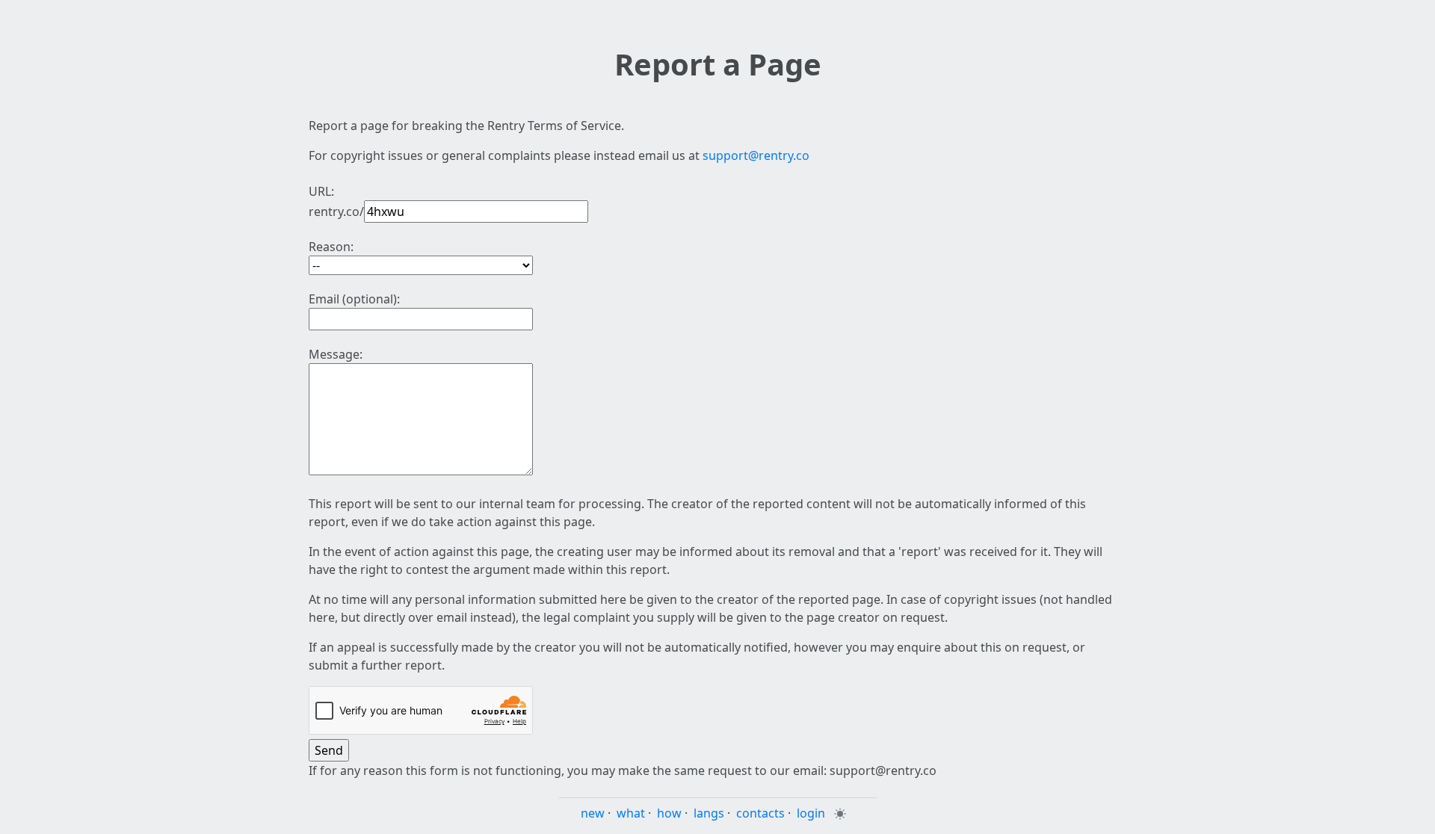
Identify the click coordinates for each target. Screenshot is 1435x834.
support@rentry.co (756, 155)
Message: (335, 354)
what (631, 813)
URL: (321, 191)
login (811, 813)
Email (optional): (354, 299)
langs (709, 813)
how (669, 813)
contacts (760, 813)
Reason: (331, 246)
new (593, 813)
